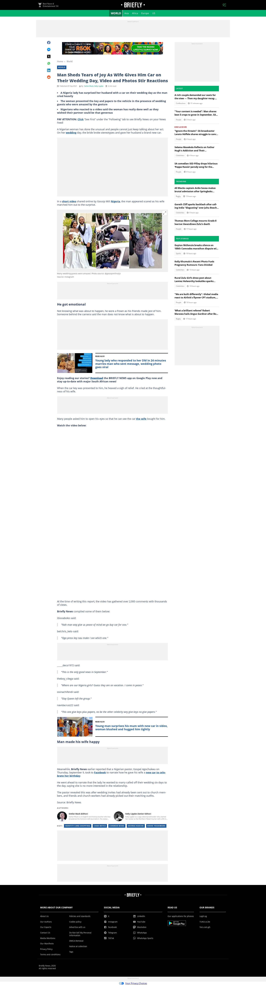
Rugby (178, 196)
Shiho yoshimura (156, 826)
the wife (141, 418)
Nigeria (115, 201)
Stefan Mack (89, 86)
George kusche (136, 826)
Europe (145, 13)
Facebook (100, 772)
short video (69, 201)
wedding (71, 132)
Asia (126, 13)
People (178, 119)
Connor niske (116, 826)
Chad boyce (100, 826)
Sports (178, 253)
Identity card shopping (77, 826)
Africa (135, 13)
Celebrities (180, 155)
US (153, 13)
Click (81, 119)
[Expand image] (164, 213)
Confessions (180, 103)
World (116, 13)
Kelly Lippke (98, 86)
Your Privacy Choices (136, 983)
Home (60, 61)
